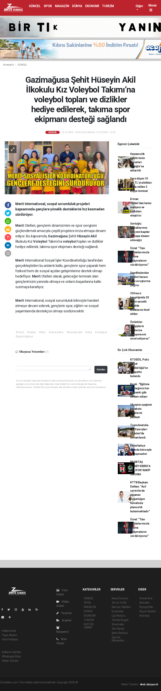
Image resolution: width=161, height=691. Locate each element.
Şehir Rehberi (120, 633)
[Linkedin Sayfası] (31, 609)
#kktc (42, 332)
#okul (88, 332)
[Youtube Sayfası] (24, 609)
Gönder (101, 369)
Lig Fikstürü (118, 615)
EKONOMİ (92, 6)
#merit (20, 332)
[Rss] (38, 609)
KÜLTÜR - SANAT (89, 626)
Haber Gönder (10, 660)
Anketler (144, 602)
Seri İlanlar (118, 628)
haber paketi (103, 682)
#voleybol (101, 332)
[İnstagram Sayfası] (17, 609)
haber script (39, 686)
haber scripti (7, 686)
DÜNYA (77, 6)
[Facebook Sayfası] (3, 609)
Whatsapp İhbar (11, 656)
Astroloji (144, 615)
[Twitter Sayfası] (10, 609)
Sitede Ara (145, 598)
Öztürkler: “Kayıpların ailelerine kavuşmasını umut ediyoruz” (140, 330)
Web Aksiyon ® (149, 684)
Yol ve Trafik (119, 602)
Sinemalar (118, 624)
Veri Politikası (10, 639)
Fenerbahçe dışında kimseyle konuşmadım (141, 449)
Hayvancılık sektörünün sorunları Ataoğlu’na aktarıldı (137, 162)
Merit (20, 225)
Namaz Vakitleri (121, 607)
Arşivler (66, 620)
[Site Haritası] (4, 617)
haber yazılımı (86, 682)
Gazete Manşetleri (118, 639)
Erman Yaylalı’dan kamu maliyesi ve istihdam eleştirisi (140, 207)
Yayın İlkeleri (9, 635)
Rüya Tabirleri (147, 611)
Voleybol (40, 241)
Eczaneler (118, 611)
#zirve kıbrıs (56, 332)
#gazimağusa (24, 336)
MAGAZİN (62, 6)
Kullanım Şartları (11, 652)
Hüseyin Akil (87, 236)
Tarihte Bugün (120, 620)
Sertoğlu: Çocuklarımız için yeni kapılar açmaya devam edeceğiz (140, 232)
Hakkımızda (9, 630)
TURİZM (108, 6)
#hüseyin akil (74, 332)
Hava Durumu (120, 598)
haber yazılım (23, 686)
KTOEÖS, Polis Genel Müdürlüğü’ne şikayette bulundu (139, 368)
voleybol (70, 241)
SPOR (48, 6)
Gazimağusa (58, 236)
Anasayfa (8, 64)
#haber (31, 332)
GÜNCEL (35, 6)
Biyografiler (146, 607)
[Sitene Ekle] (11, 617)
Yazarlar (66, 613)
